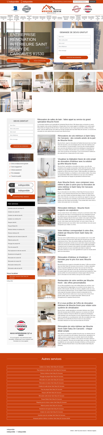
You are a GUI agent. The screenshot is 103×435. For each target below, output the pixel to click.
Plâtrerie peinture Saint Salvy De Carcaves (51, 405)
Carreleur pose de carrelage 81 (16, 208)
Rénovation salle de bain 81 (66, 18)
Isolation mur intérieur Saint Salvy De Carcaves (51, 366)
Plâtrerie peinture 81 (84, 18)
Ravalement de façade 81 (91, 18)
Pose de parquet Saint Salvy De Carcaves (51, 389)
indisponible (14, 2)
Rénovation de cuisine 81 (35, 18)
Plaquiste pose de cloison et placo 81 (78, 18)
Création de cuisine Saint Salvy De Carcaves (51, 412)
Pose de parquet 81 (54, 18)
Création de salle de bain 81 (48, 18)
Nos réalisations (17, 60)
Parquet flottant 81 (72, 18)
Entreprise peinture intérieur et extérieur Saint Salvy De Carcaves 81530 (51, 418)
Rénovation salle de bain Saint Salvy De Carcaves (51, 395)
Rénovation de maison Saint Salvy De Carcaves (51, 383)
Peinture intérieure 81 (23, 18)
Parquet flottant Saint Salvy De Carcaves (51, 399)
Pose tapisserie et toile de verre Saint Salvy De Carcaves (51, 370)
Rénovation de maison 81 (42, 18)
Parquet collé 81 (60, 18)
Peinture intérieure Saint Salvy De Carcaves (51, 373)
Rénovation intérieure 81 (3, 18)
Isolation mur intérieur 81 (14, 219)
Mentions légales (92, 430)
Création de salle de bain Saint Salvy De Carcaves (51, 386)
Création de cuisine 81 (97, 18)
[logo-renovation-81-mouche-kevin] (51, 9)
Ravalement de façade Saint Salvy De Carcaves (51, 408)
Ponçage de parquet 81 (29, 18)
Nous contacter (40, 60)
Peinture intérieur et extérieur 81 (10, 18)
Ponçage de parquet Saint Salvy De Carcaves (51, 376)
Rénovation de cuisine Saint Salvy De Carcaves (51, 379)
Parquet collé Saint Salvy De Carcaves (51, 392)
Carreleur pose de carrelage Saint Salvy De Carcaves (51, 415)
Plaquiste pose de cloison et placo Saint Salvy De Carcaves (51, 402)
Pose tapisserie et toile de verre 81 (16, 18)
